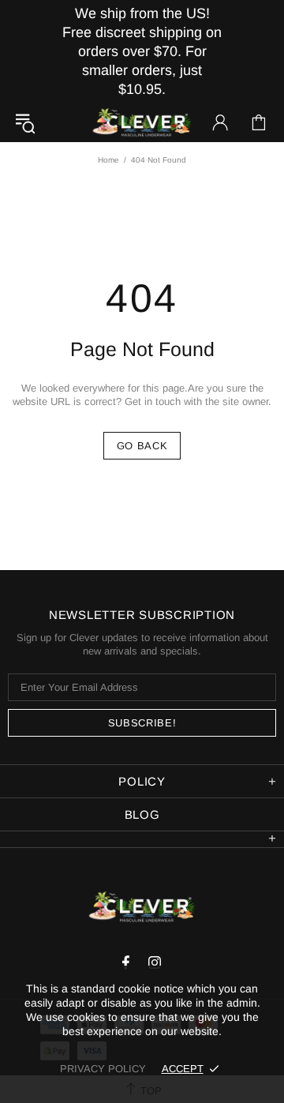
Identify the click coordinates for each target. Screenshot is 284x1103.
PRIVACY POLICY (103, 1069)
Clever (142, 122)
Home (108, 160)
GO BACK (142, 446)
